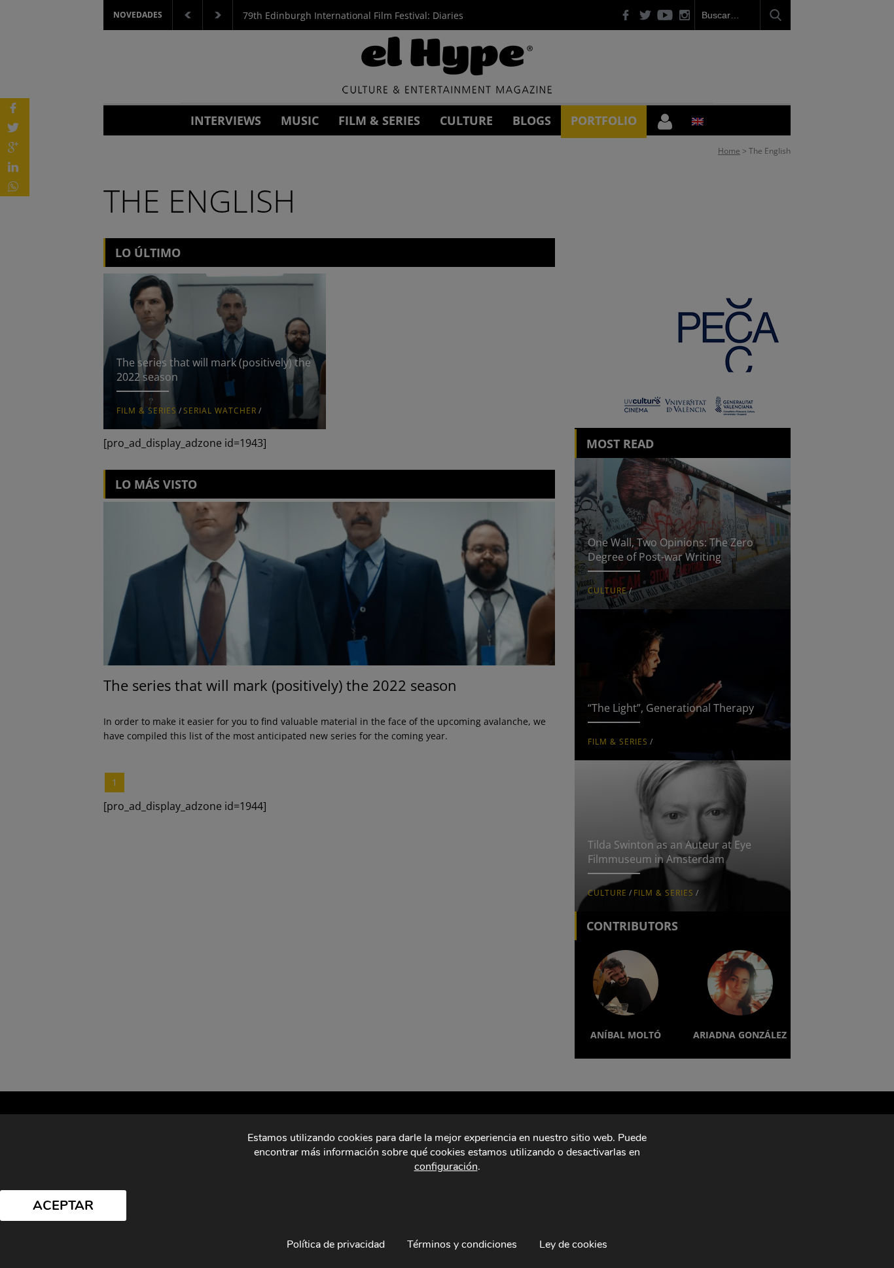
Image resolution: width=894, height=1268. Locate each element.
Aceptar (63, 1205)
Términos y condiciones (462, 1244)
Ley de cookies (573, 1244)
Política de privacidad (336, 1244)
